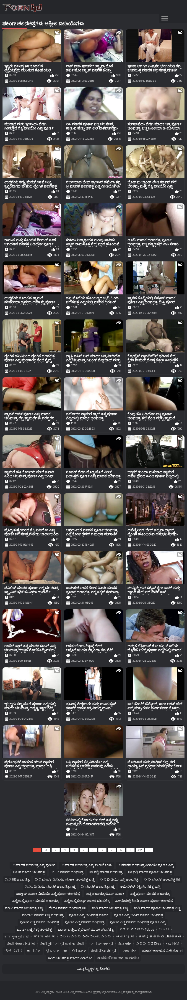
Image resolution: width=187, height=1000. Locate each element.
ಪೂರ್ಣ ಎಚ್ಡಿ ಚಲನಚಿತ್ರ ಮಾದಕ (89, 915)
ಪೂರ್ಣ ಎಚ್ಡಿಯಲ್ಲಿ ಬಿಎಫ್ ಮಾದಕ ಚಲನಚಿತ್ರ (86, 929)
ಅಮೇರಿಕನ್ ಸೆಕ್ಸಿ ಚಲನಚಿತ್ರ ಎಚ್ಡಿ (140, 886)
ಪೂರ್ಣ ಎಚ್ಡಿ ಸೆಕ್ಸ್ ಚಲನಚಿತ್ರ (34, 929)
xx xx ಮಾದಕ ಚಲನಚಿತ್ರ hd (162, 879)
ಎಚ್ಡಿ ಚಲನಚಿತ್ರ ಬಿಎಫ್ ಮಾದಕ (105, 894)
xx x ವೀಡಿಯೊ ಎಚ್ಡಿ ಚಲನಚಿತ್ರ (119, 879)
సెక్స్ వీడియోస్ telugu (136, 929)
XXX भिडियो (172, 944)
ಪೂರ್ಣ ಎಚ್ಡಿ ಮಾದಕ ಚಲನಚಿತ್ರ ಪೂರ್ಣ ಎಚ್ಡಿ (138, 922)
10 (121, 850)
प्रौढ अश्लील (124, 944)
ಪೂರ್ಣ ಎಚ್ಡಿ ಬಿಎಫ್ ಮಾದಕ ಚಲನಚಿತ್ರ (138, 915)
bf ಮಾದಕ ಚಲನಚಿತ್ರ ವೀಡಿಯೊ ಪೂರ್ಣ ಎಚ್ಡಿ (145, 865)
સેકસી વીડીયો (44, 936)
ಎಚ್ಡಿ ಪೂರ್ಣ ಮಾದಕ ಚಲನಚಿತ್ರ (149, 894)
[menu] (164, 18)
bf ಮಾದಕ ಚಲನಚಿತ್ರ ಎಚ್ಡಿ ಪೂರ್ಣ (33, 865)
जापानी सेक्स (34, 951)
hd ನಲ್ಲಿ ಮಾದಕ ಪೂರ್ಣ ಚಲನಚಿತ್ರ (150, 872)
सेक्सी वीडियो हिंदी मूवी (103, 951)
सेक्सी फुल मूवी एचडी (17, 936)
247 (140, 850)
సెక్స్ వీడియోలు (148, 944)
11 (130, 850)
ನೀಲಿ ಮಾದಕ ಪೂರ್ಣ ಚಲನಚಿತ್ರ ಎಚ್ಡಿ (157, 908)
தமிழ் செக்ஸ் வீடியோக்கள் (160, 936)
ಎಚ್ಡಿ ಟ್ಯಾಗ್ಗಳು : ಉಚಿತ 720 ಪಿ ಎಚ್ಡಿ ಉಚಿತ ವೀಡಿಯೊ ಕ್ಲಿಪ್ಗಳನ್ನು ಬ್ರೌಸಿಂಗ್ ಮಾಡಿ (79, 992)
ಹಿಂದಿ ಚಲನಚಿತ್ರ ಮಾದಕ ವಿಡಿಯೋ (70, 958)
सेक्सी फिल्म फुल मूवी (100, 944)
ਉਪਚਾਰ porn (56, 951)
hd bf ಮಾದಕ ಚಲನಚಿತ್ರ (29, 872)
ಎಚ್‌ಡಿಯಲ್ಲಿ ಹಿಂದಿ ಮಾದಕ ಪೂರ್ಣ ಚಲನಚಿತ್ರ (144, 901)
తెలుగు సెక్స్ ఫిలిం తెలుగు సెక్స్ (85, 936)
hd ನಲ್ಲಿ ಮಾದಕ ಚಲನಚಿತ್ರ (105, 872)
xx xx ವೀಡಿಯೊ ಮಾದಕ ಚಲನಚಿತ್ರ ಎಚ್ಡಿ (50, 886)
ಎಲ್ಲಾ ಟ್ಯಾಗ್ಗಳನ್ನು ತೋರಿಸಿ (93, 969)
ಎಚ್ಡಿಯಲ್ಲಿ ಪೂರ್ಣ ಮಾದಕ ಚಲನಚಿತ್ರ (35, 901)
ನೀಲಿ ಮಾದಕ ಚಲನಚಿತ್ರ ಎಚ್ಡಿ (110, 908)
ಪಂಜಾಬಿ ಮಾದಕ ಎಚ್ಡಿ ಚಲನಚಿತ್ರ (42, 915)
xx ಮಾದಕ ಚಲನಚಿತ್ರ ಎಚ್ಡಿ (97, 886)
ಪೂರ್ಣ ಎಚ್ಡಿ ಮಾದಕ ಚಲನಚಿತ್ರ (39, 922)
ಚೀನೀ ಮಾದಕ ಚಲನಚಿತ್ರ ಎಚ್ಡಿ (24, 908)
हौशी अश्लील (79, 951)
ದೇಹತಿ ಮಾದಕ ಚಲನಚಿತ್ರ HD (67, 908)
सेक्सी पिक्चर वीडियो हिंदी (21, 944)
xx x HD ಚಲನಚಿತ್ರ (17, 879)
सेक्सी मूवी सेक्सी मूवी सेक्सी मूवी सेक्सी (62, 944)
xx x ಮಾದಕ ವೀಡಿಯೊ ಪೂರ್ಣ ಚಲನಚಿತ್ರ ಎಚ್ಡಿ (64, 879)
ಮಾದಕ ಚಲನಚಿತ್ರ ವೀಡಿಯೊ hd (162, 951)
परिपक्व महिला (129, 951)
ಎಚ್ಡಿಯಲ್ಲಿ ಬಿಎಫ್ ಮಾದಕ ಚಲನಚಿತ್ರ (87, 901)
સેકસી (164, 929)
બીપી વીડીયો (13, 951)
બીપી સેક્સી (125, 936)
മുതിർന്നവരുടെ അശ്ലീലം (118, 958)
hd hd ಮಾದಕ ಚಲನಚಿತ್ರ (67, 872)
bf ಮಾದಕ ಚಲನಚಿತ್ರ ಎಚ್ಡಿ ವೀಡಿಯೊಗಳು (86, 865)
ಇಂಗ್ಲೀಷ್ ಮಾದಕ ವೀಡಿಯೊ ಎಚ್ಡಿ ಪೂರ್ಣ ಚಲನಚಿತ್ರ (48, 894)
